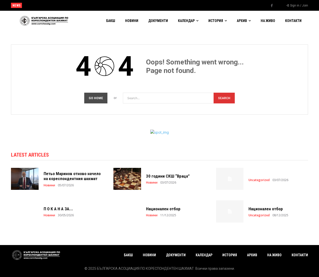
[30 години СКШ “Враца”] (127, 179)
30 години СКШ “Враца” (168, 176)
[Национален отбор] (127, 211)
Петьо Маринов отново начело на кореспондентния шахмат (72, 176)
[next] (176, 5)
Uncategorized (259, 180)
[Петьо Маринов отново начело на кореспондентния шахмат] (25, 179)
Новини (49, 185)
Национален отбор (38, 5)
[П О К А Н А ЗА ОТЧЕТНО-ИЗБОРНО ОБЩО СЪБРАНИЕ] (25, 211)
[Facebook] (271, 5)
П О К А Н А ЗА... (58, 208)
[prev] (168, 5)
